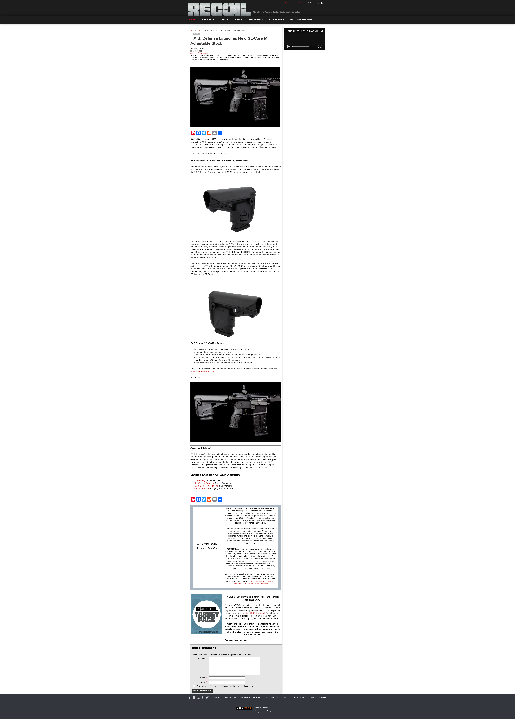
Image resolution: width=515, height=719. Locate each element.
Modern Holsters (201, 488)
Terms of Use (322, 697)
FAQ (317, 3)
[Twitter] (207, 698)
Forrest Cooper (197, 48)
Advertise (287, 697)
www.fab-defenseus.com (202, 371)
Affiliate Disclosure (229, 697)
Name (203, 677)
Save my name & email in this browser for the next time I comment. (225, 686)
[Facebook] (190, 698)
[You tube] (199, 698)
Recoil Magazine (263, 707)
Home (192, 30)
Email (204, 682)
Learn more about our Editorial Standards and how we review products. (254, 582)
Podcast (311, 3)
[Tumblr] (203, 698)
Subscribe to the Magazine (295, 3)
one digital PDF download (253, 613)
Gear (198, 30)
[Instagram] (194, 698)
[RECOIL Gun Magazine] (219, 15)
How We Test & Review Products (251, 697)
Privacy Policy (299, 697)
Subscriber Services (273, 697)
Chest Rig (200, 480)
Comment (202, 658)
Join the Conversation (199, 53)
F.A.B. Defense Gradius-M (206, 486)
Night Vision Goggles (204, 483)
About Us (216, 697)
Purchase (311, 697)
